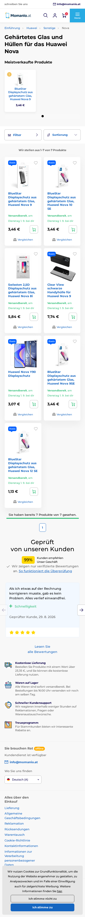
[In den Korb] (34, 229)
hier (59, 891)
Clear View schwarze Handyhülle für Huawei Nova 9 (59, 290)
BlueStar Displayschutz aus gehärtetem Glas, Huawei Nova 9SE (61, 377)
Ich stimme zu (42, 907)
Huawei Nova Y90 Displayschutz (22, 373)
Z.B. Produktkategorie (31, 39)
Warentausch (15, 834)
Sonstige (49, 28)
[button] (45, 15)
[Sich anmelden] (54, 15)
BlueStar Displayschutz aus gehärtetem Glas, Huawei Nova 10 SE (61, 201)
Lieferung (12, 808)
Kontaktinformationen (21, 846)
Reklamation (14, 823)
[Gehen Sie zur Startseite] (18, 15)
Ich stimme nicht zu (43, 898)
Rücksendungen (17, 829)
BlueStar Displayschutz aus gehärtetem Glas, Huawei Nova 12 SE (23, 465)
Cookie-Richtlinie (17, 840)
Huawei (32, 28)
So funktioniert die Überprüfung (45, 571)
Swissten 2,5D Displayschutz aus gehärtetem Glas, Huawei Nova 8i (22, 290)
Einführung (12, 28)
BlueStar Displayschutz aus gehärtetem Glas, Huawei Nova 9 (20, 94)
